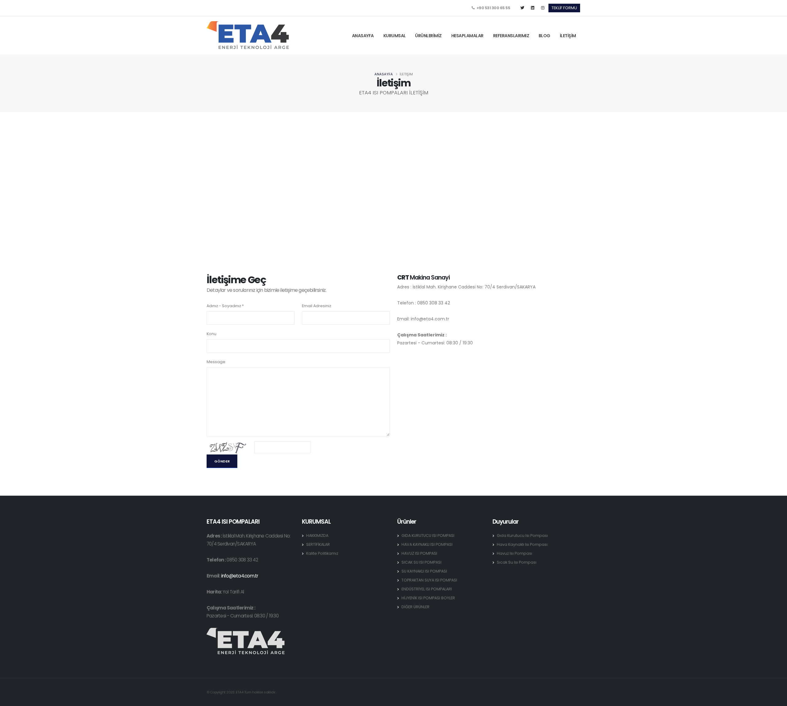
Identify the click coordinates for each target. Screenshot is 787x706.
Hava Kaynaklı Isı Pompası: (522, 544)
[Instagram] (542, 8)
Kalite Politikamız (322, 553)
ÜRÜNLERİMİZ (428, 36)
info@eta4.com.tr (239, 576)
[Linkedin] (532, 8)
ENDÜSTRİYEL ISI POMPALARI (426, 589)
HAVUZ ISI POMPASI (419, 553)
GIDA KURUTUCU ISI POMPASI (427, 535)
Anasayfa (383, 74)
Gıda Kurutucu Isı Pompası (522, 535)
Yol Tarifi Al (233, 592)
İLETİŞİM (568, 36)
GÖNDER (222, 461)
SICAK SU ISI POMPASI (421, 562)
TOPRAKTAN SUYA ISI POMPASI (429, 580)
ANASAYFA (363, 36)
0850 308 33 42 (242, 560)
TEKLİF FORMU (564, 7)
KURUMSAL (394, 36)
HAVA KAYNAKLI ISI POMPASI (427, 544)
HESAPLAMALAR (467, 36)
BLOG (544, 36)
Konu (211, 333)
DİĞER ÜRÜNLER (415, 606)
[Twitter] (522, 8)
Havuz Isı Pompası (514, 553)
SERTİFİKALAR (318, 544)
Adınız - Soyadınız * (225, 305)
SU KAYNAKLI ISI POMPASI (424, 571)
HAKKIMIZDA (317, 535)
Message (216, 361)
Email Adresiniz (316, 305)
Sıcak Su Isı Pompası (516, 562)
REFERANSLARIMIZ (511, 36)
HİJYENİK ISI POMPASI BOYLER (428, 598)
